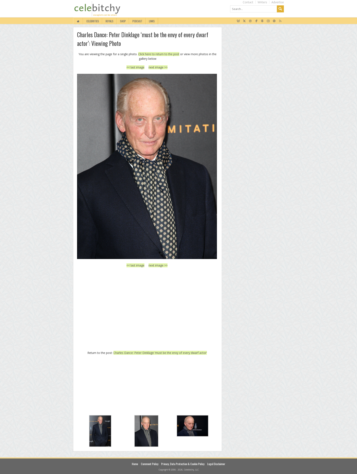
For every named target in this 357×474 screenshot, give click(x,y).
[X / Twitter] (244, 21)
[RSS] (280, 21)
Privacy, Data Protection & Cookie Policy (182, 464)
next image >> (158, 67)
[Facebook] (256, 21)
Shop (123, 21)
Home (135, 464)
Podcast (137, 21)
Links (152, 21)
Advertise (277, 2)
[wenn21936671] (147, 166)
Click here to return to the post (158, 54)
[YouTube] (268, 21)
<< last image (135, 67)
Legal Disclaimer (216, 464)
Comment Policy (149, 464)
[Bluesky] (238, 21)
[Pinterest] (274, 21)
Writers (262, 2)
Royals (109, 21)
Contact (248, 2)
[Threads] (262, 21)
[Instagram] (250, 21)
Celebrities (92, 21)
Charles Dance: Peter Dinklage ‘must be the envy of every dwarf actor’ (160, 353)
